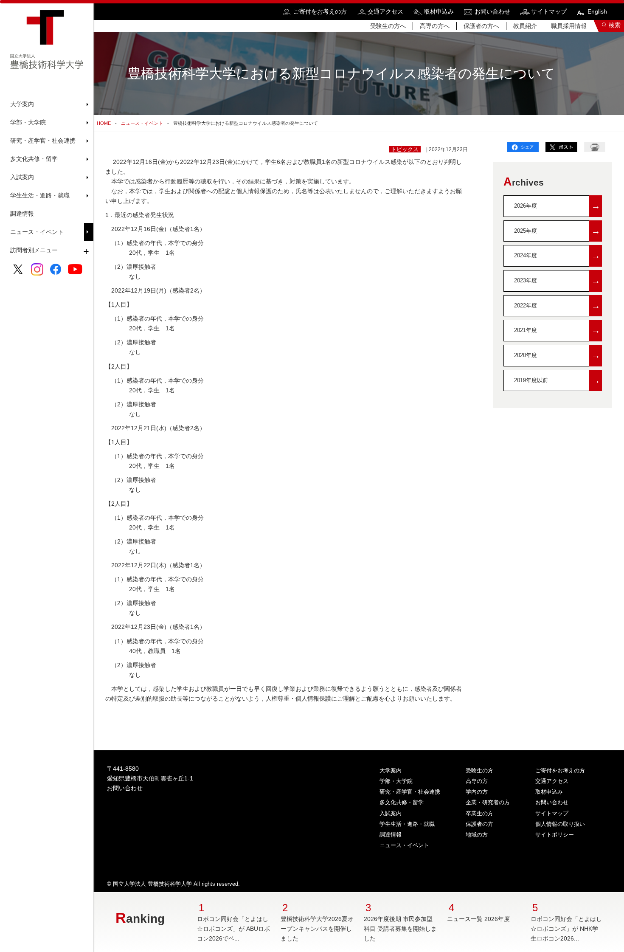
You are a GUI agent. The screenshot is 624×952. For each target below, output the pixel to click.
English (597, 11)
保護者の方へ (481, 26)
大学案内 (390, 770)
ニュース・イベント (37, 231)
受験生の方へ (388, 26)
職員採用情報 (569, 26)
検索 (615, 25)
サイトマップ (549, 11)
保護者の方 (479, 824)
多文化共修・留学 (401, 802)
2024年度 (557, 255)
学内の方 (477, 792)
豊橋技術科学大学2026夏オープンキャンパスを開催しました (317, 928)
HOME (104, 123)
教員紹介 (525, 26)
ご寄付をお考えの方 (320, 11)
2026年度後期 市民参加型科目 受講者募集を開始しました (400, 928)
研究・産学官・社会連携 (409, 792)
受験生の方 (479, 770)
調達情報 (22, 213)
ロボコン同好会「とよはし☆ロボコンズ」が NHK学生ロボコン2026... (566, 928)
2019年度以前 (557, 380)
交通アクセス (385, 11)
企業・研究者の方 (488, 802)
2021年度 (557, 330)
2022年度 (557, 305)
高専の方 (477, 781)
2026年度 (557, 206)
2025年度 (557, 231)
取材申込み (439, 11)
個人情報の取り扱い (560, 824)
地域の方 (477, 834)
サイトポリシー (554, 834)
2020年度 (557, 355)
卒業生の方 (479, 813)
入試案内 (390, 813)
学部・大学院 (396, 781)
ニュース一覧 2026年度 (478, 918)
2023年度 (557, 280)
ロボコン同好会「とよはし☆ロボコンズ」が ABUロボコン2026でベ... (233, 928)
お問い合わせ (492, 11)
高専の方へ (435, 26)
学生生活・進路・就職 (407, 824)
